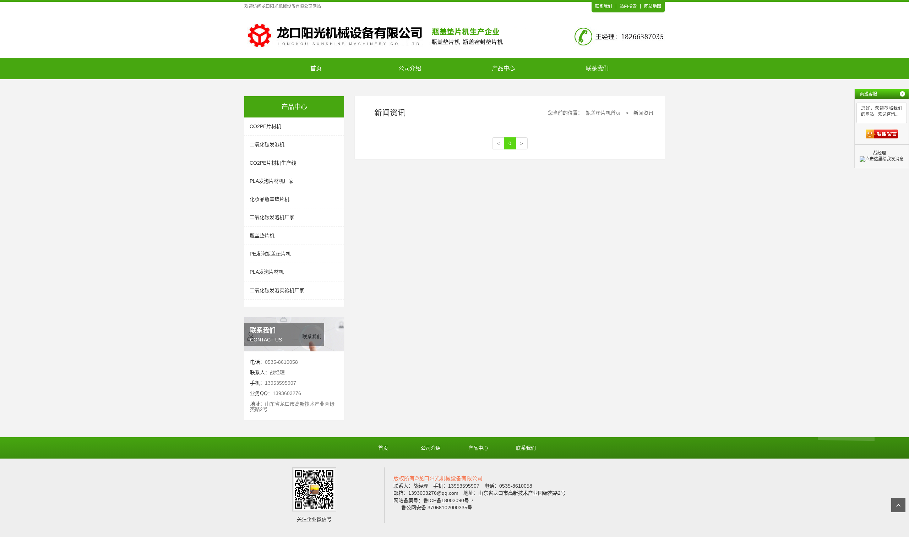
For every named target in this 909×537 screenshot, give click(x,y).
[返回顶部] (898, 505)
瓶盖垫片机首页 (603, 113)
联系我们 (603, 6)
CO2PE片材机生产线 (273, 163)
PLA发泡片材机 (267, 272)
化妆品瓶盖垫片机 (269, 199)
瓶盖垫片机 (262, 236)
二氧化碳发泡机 (267, 144)
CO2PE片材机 (265, 126)
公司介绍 (409, 68)
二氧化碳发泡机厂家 (272, 217)
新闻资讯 (643, 113)
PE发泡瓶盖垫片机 (270, 254)
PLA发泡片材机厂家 (272, 181)
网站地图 (652, 6)
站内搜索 (628, 6)
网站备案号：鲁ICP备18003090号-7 (433, 500)
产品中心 (503, 68)
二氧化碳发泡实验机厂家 (277, 290)
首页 (316, 68)
